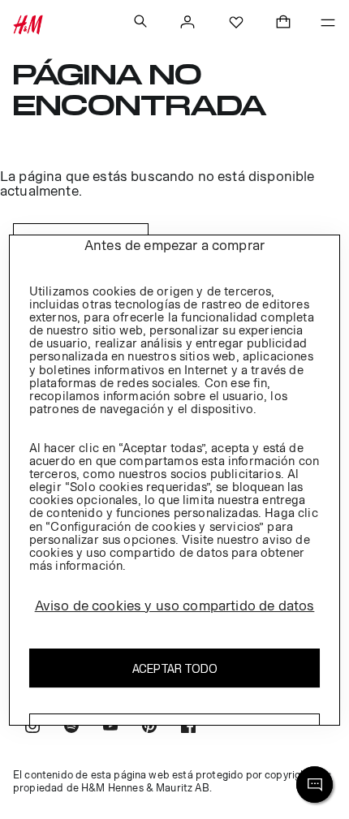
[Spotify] (71, 727)
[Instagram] (32, 727)
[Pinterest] (149, 727)
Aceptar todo (175, 668)
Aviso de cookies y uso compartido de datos (175, 605)
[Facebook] (188, 727)
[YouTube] (110, 727)
